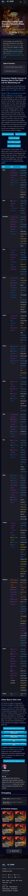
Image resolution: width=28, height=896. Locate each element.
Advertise (13, 880)
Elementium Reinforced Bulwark (14, 656)
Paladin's (4, 93)
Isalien (22, 693)
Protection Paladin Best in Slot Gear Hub (14, 728)
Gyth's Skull (14, 180)
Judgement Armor (11, 95)
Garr (22, 666)
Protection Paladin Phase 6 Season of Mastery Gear (14, 744)
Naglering (14, 497)
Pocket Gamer (14, 888)
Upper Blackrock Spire (24, 187)
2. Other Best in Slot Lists (10, 71)
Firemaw (23, 217)
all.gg (3, 886)
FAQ (17, 880)
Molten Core (9, 90)
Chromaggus (24, 224)
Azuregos (23, 398)
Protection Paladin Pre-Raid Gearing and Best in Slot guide (13, 55)
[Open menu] (24, 2)
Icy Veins (4, 868)
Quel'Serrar (14, 599)
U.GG (7, 886)
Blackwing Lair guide (8, 134)
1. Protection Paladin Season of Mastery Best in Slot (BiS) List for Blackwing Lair (14, 67)
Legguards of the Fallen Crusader (14, 422)
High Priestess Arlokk (23, 450)
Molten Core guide (20, 134)
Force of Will (15, 542)
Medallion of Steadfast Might (14, 203)
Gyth (22, 185)
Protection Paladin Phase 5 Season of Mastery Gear (14, 740)
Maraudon (23, 566)
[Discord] (18, 32)
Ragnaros (23, 271)
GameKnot (15, 890)
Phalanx (22, 192)
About (3, 880)
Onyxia (22, 180)
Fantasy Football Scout (7, 890)
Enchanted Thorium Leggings (14, 434)
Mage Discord (8, 784)
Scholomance (24, 299)
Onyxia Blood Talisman (13, 533)
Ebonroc (23, 360)
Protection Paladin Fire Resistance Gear (14, 761)
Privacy (20, 880)
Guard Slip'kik (24, 241)
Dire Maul (24, 243)
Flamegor (23, 363)
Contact (8, 880)
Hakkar (22, 414)
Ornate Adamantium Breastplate (14, 295)
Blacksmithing (24, 433)
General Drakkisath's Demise (24, 547)
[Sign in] (20, 2)
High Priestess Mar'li (23, 208)
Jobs (10, 882)
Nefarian (23, 287)
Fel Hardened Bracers (13, 323)
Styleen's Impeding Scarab (13, 525)
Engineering (23, 673)
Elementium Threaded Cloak (14, 257)
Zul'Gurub (23, 213)
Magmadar (23, 201)
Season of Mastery (15, 49)
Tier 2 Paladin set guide (14, 146)
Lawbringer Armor (17, 93)
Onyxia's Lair (20, 90)
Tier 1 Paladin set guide (14, 142)
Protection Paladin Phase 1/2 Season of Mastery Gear (14, 736)
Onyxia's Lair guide (14, 138)
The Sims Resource (13, 886)
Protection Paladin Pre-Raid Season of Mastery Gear (14, 732)
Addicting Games (6, 888)
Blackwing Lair (16, 45)
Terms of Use (5, 882)
